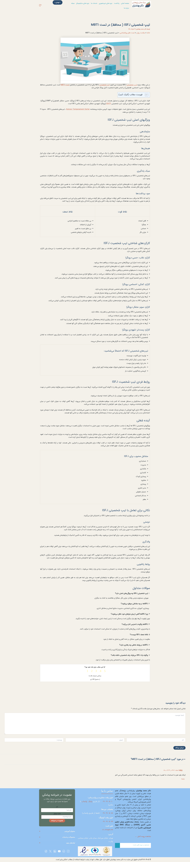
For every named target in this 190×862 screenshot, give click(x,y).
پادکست (116, 3)
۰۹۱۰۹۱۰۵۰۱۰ (107, 801)
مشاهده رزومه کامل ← (143, 836)
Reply (183, 779)
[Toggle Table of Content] (145, 94)
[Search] (117, 845)
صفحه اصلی (125, 3)
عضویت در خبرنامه (57, 820)
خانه (148, 32)
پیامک (90, 801)
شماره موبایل (57, 814)
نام (57, 807)
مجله (73, 3)
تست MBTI (65, 84)
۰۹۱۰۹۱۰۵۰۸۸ (107, 813)
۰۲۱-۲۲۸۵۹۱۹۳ (107, 830)
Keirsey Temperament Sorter (78, 109)
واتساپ (84, 801)
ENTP (108, 103)
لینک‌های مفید (70, 843)
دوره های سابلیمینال (82, 3)
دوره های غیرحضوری (105, 3)
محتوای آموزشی (69, 831)
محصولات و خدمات (68, 837)
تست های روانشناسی (127, 32)
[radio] (104, 671)
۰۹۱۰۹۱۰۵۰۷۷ (107, 821)
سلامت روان (141, 32)
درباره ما (126, 8)
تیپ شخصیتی (132, 84)
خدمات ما (94, 3)
